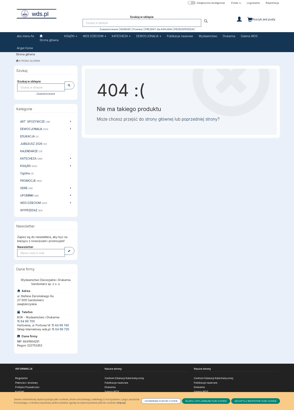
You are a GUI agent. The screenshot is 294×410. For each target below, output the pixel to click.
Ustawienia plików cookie (161, 401)
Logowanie (253, 3)
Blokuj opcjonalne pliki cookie (206, 401)
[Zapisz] (69, 251)
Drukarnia (110, 387)
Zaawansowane (109, 29)
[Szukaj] (206, 21)
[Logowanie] (239, 19)
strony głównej (159, 119)
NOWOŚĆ (125, 29)
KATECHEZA (120, 36)
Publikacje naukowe (116, 382)
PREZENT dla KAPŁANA (158, 29)
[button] (236, 3)
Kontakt (19, 391)
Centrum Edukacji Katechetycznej (124, 378)
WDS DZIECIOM (93, 36)
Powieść (138, 29)
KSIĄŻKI (69, 36)
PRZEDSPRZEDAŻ (184, 29)
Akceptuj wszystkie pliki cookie (256, 401)
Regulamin (21, 378)
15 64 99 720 (60, 329)
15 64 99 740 (60, 325)
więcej (121, 402)
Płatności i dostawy (26, 382)
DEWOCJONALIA (147, 36)
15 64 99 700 (26, 321)
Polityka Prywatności (27, 387)
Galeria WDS (112, 391)
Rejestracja (272, 3)
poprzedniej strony (200, 119)
